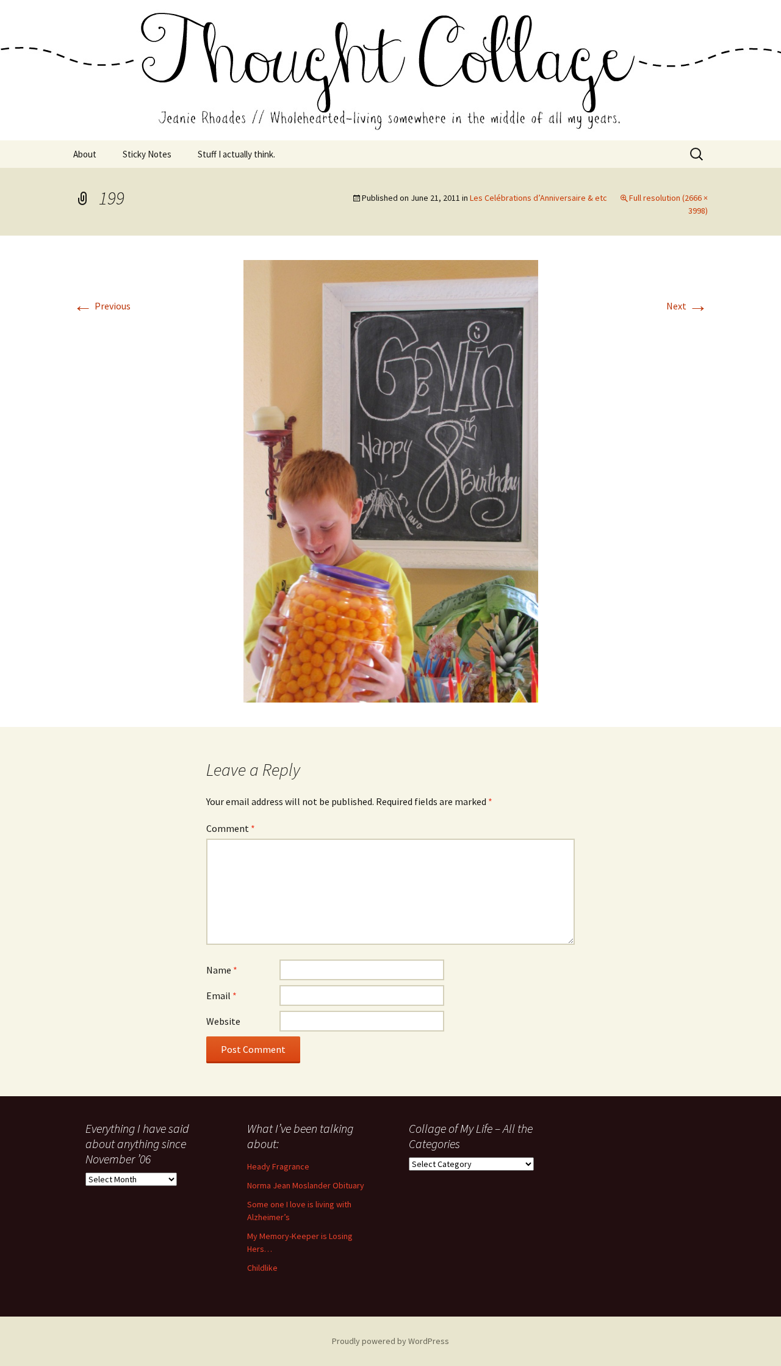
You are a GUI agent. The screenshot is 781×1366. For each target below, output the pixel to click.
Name (221, 970)
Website (223, 1021)
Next (687, 306)
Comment (230, 828)
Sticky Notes (147, 154)
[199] (390, 480)
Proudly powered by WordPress (390, 1340)
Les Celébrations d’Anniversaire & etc (538, 197)
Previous (102, 306)
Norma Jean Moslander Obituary (305, 1185)
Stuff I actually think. (236, 154)
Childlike (262, 1267)
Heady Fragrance (278, 1166)
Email (221, 995)
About (84, 154)
